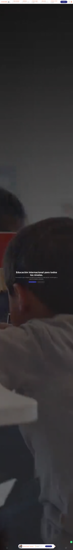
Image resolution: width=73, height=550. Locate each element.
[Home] (5, 2)
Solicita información (64, 2)
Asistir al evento (48, 546)
